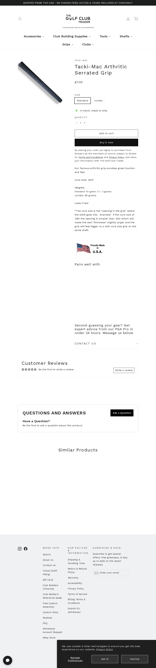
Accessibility (75, 583)
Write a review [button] (124, 370)
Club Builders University (50, 587)
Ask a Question (122, 412)
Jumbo (98, 100)
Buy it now (106, 142)
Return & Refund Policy (77, 570)
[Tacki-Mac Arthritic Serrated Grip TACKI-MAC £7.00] (80, 286)
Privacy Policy (104, 649)
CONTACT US (85, 343)
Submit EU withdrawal (74, 610)
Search (47, 554)
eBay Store (49, 637)
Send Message (81, 644)
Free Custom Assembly (50, 605)
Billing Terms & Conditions (76, 601)
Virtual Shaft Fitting (50, 572)
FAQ (45, 623)
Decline (134, 659)
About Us (48, 560)
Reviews (47, 617)
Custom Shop (50, 612)
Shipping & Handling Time (76, 561)
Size (77, 95)
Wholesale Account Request (52, 630)
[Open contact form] (7, 660)
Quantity (81, 117)
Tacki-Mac (81, 60)
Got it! (105, 659)
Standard (82, 100)
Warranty (73, 577)
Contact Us (49, 565)
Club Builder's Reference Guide (52, 596)
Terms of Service (77, 594)
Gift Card (48, 579)
